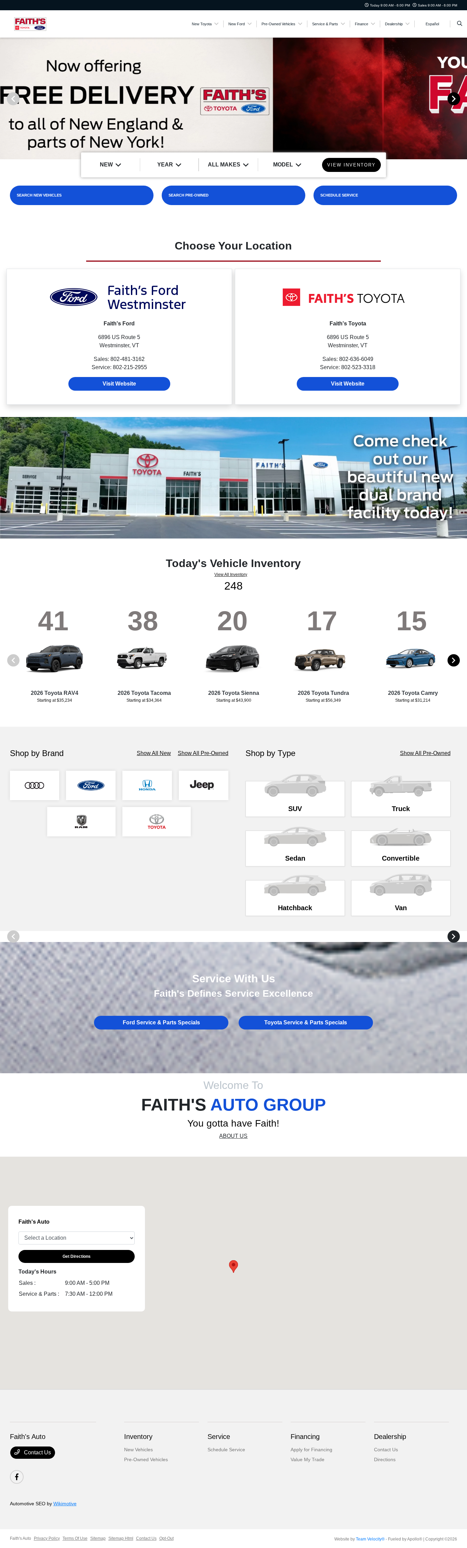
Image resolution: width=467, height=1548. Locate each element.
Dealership (390, 1436)
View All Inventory (230, 574)
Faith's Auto (20, 1538)
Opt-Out (166, 1538)
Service (219, 1436)
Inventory (138, 1436)
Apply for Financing (311, 1449)
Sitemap (98, 1538)
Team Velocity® (370, 1539)
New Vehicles (138, 1449)
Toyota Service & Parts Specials (305, 1022)
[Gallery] (233, 98)
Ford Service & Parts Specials (161, 1022)
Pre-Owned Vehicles (146, 1459)
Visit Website (119, 384)
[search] (459, 24)
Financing (305, 1436)
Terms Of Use (75, 1538)
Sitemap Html (120, 1538)
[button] (233, 1266)
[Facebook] (17, 1477)
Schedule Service (226, 1449)
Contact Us (37, 1452)
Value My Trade (307, 1459)
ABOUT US (233, 1136)
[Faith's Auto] (41, 23)
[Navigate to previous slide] (5, 98)
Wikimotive (65, 1503)
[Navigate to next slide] (462, 98)
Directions (385, 1459)
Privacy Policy (47, 1538)
